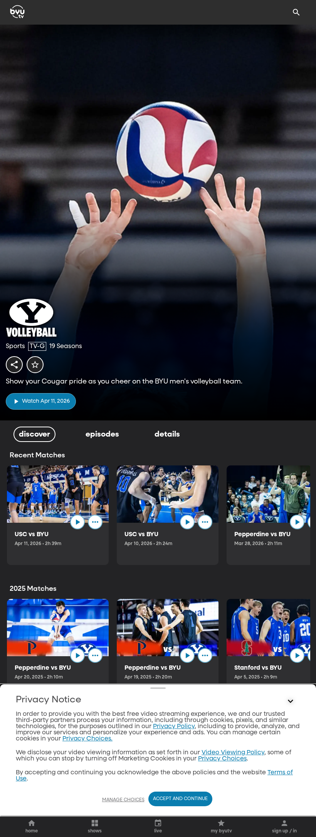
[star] (35, 364)
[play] (77, 522)
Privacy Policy (174, 727)
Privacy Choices (222, 759)
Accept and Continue (180, 799)
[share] (14, 364)
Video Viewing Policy (233, 753)
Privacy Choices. (87, 739)
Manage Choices (123, 800)
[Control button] (290, 701)
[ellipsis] (95, 522)
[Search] (296, 12)
